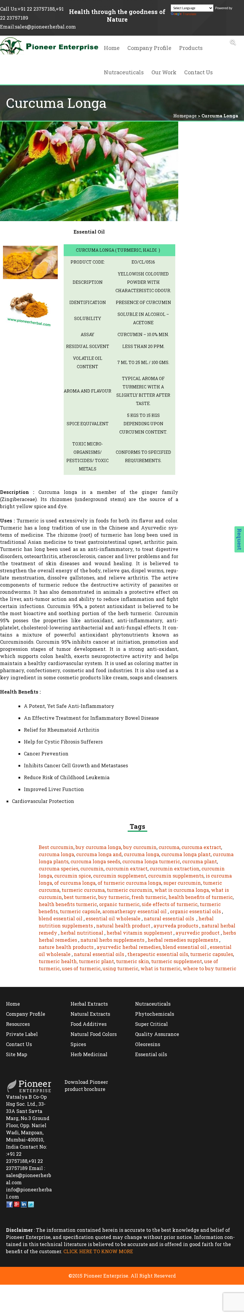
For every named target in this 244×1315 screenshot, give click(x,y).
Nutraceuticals (124, 72)
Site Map (16, 1054)
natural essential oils (169, 918)
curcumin (92, 868)
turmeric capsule (80, 911)
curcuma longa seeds (95, 861)
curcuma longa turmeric (151, 861)
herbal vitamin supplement (139, 933)
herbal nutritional (81, 933)
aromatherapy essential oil (135, 911)
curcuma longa (56, 854)
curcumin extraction (174, 868)
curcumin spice (72, 876)
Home (112, 47)
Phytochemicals (154, 1014)
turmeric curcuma (83, 890)
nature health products (66, 947)
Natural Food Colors (94, 1034)
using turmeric (120, 968)
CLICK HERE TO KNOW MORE (98, 1251)
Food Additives (89, 1024)
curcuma (169, 847)
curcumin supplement (119, 876)
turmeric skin (132, 961)
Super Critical (151, 1024)
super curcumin (182, 883)
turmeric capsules (211, 954)
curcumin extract (127, 868)
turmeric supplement (176, 961)
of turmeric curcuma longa (129, 883)
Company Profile (149, 47)
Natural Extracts (90, 1014)
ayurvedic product (198, 933)
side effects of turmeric (170, 904)
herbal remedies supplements (183, 940)
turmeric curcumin (129, 890)
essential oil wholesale (113, 918)
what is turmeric (160, 968)
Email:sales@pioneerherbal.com (38, 26)
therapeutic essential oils (157, 954)
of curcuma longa (75, 883)
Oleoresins (147, 1044)
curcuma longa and (99, 854)
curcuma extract (201, 847)
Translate (189, 14)
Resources (18, 1024)
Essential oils (151, 1054)
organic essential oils (195, 911)
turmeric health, (58, 961)
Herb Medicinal (89, 1054)
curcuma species (58, 868)
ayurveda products (176, 925)
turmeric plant (96, 961)
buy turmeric (113, 897)
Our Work (163, 72)
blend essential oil (60, 918)
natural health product (123, 925)
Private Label (22, 1034)
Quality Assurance (157, 1034)
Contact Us (198, 72)
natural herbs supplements (112, 940)
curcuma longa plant (186, 854)
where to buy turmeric (209, 968)
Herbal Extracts (89, 1004)
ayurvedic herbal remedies (129, 947)
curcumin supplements (176, 876)
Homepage (185, 116)
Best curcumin (56, 847)
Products (191, 47)
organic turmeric (119, 904)
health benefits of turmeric (200, 897)
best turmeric (80, 897)
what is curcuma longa (181, 890)
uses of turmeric (81, 968)
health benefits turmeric (68, 904)
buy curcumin (140, 847)
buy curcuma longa (98, 847)
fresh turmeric (149, 897)
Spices (78, 1044)
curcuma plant (199, 861)
